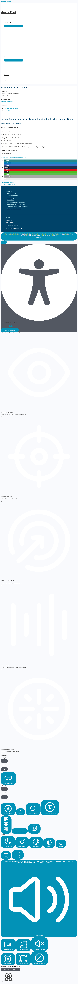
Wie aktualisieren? (55, 862)
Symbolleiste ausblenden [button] (10, 330)
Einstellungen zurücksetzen (10, 969)
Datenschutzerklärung (12, 195)
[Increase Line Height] (4, 789)
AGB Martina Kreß (11, 193)
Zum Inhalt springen (6, 1)
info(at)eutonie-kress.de (12, 225)
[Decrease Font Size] (4, 769)
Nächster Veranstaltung (8, 184)
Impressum (9, 191)
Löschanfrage (10, 200)
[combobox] (39, 236)
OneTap (11, 326)
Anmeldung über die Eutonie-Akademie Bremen (14, 157)
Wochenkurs (7, 110)
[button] (8, 22)
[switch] (1, 417)
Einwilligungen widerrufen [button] (14, 208)
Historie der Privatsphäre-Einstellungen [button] (17, 206)
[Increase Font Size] (4, 761)
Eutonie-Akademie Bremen (11, 108)
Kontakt (8, 217)
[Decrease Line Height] (4, 797)
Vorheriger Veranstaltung (8, 182)
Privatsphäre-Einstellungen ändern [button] (16, 204)
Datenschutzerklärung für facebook (16, 202)
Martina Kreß (8, 12)
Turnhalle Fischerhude (7, 101)
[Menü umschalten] (13, 26)
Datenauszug (10, 198)
